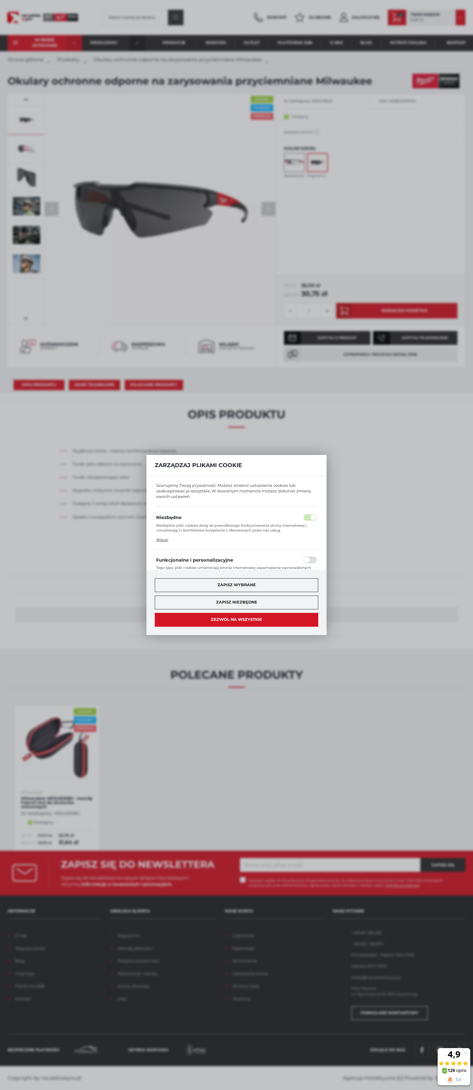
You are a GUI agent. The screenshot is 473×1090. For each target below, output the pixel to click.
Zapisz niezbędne (236, 602)
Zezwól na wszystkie (236, 619)
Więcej (162, 539)
